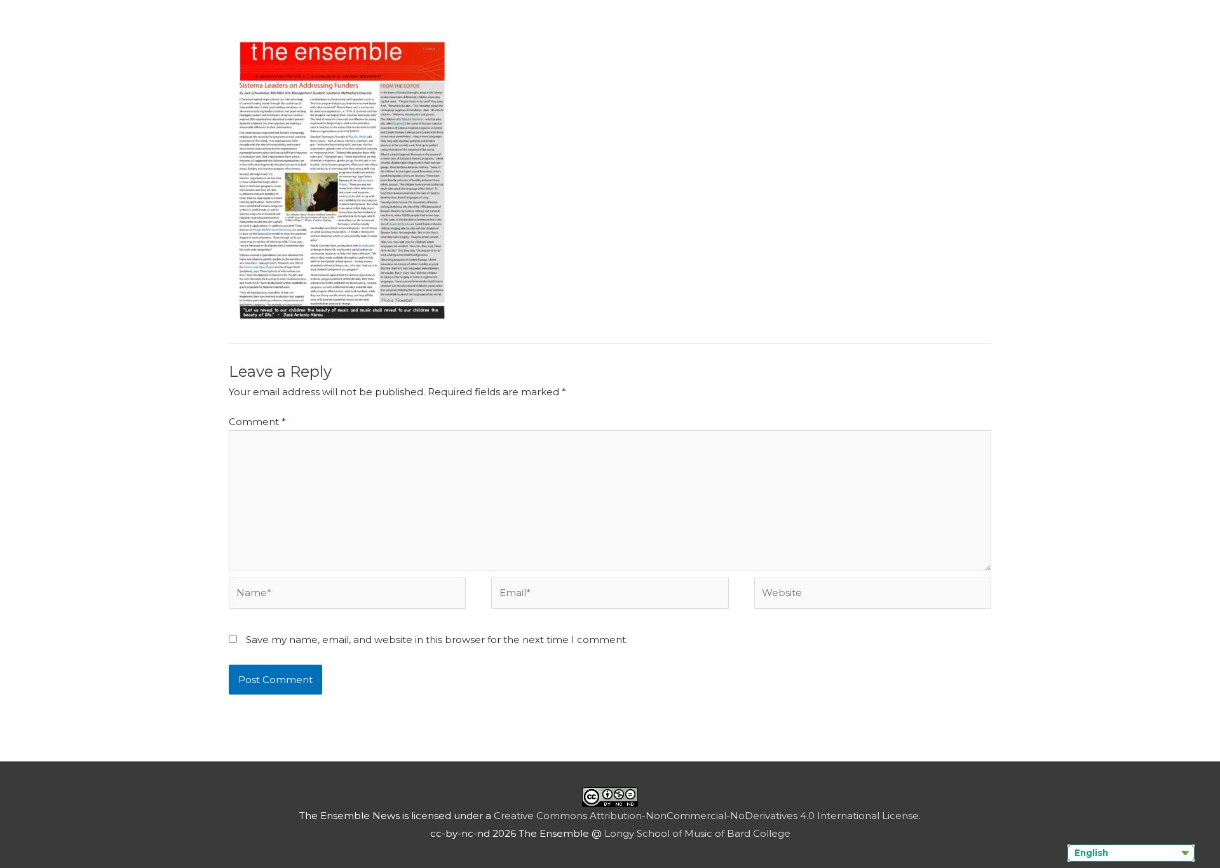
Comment (257, 422)
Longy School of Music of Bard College (697, 833)
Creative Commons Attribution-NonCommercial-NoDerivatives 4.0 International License (706, 816)
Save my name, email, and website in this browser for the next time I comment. (437, 640)
